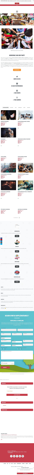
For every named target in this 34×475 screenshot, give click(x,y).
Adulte (6, 434)
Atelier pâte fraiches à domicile (23, 174)
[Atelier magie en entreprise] (8, 185)
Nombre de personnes (15, 344)
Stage (12, 463)
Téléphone (15, 333)
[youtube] (20, 456)
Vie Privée (23, 463)
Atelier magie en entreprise (5, 191)
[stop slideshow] (18, 24)
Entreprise (25, 333)
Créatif (12, 434)
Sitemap (30, 463)
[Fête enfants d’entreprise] (8, 203)
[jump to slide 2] (17, 24)
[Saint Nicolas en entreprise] (25, 203)
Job (9, 463)
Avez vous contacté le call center (22, 347)
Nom (17, 331)
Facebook (4, 405)
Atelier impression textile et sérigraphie (25, 191)
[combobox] (6, 338)
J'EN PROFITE (17, 394)
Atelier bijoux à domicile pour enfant (24, 139)
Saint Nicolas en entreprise (22, 209)
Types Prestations (3, 336)
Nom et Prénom (4, 328)
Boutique (5, 463)
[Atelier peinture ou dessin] (25, 150)
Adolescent (3, 434)
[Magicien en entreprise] (8, 115)
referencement (19, 463)
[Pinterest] (17, 456)
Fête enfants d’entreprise (5, 209)
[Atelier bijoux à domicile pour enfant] (25, 132)
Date (24, 340)
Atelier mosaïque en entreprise (6, 174)
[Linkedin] (14, 456)
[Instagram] (23, 456)
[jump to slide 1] (16, 24)
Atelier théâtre (3, 156)
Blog (7, 463)
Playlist (15, 463)
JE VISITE (17, 3)
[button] (17, 387)
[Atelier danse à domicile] (17, 422)
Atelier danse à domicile (4, 433)
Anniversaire (9, 434)
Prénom (2, 331)
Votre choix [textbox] (3, 338)
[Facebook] (11, 456)
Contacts (27, 463)
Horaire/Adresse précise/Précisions (7, 351)
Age (1, 344)
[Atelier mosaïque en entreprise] (8, 168)
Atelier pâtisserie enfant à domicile (24, 121)
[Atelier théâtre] (8, 150)
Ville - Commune (4, 340)
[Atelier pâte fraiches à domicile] (25, 168)
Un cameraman (3, 139)
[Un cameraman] (8, 132)
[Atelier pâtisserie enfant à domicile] (25, 115)
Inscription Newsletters (4, 347)
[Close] (33, 0)
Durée (13, 340)
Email (4, 333)
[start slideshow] (15, 24)
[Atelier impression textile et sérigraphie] (25, 185)
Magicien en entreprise (5, 121)
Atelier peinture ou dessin (22, 156)
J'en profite (25, 473)
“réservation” (26, 323)
